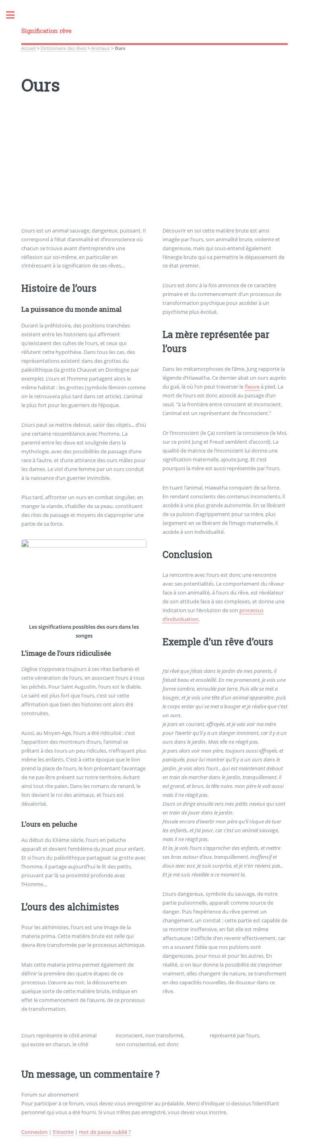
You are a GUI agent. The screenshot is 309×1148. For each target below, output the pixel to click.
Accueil (28, 48)
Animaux (100, 48)
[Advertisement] (154, 170)
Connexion (34, 1132)
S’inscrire (63, 1132)
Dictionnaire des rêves (64, 48)
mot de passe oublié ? (105, 1132)
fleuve (252, 386)
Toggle (14, 15)
